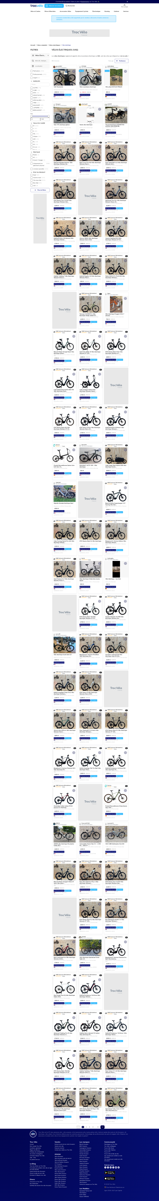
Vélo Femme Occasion (60, 1177)
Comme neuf (39, 178)
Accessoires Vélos (65, 11)
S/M (36, 139)
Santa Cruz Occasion (85, 1175)
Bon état (37, 183)
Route (36, 155)
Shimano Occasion (84, 1178)
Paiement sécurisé (59, 1148)
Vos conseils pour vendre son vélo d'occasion (113, 1160)
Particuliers (38, 71)
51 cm (36, 147)
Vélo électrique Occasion (61, 1166)
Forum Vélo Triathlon (110, 1150)
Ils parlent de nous (35, 1159)
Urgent (36, 78)
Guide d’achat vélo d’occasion (37, 1171)
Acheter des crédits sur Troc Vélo (63, 1150)
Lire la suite (124, 56)
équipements (85, 2)
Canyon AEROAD (84, 1196)
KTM (36, 93)
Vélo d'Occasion (59, 1156)
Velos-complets (42, 45)
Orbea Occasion (84, 1169)
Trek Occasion (83, 1182)
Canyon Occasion (84, 1152)
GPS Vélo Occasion (60, 1185)
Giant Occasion (83, 1161)
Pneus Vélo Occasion (60, 1181)
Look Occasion (83, 1165)
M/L (36, 134)
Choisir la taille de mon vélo (37, 1173)
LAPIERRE (38, 108)
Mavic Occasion (84, 1167)
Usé (35, 186)
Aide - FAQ (33, 1157)
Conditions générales (35, 1148)
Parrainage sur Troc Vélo (110, 1144)
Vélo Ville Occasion (60, 1172)
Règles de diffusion (35, 1150)
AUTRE (37, 88)
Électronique (96, 11)
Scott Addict (83, 1194)
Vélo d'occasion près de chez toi (63, 1158)
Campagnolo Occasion (85, 1148)
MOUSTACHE (39, 95)
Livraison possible (40, 169)
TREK (36, 103)
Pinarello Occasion (84, 1171)
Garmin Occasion (84, 1159)
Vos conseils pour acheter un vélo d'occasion (113, 1156)
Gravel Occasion (59, 1168)
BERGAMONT (39, 110)
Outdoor (116, 11)
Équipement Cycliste (81, 11)
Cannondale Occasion (85, 1150)
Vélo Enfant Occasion (60, 1175)
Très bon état (39, 180)
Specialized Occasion (85, 1180)
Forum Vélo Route (109, 1148)
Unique (37, 136)
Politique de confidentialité (37, 1152)
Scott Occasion (83, 1177)
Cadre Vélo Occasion (60, 1183)
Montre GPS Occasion (60, 1173)
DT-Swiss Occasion (85, 1157)
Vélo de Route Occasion (61, 1160)
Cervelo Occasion (84, 1154)
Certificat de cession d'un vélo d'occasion (40, 1185)
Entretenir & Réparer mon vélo (38, 1175)
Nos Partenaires (34, 1183)
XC (35, 157)
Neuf (36, 175)
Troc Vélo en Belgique (110, 1146)
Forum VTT (107, 1152)
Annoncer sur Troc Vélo (36, 1181)
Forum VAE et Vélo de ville (111, 1154)
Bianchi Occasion (84, 1144)
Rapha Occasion (84, 1173)
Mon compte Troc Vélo (36, 1146)
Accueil (32, 45)
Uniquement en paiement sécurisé (41, 164)
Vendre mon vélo (59, 1146)
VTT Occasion (58, 1164)
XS (35, 144)
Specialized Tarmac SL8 (86, 1191)
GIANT (36, 98)
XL (35, 142)
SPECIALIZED (39, 100)
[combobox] (40, 66)
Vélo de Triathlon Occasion (62, 1162)
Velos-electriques (54, 45)
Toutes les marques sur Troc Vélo (88, 1184)
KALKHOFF (38, 105)
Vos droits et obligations (36, 1154)
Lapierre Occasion (84, 1163)
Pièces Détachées (50, 11)
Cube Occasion (83, 1156)
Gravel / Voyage (39, 160)
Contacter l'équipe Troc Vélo (37, 1156)
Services (126, 11)
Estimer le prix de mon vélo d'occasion (65, 1144)
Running (107, 11)
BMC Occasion (83, 1146)
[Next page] (102, 1127)
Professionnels (39, 74)
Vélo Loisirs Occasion (60, 1170)
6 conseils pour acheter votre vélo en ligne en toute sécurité (41, 1168)
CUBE (36, 90)
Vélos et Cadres (35, 11)
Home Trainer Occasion (61, 1187)
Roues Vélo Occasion (60, 1179)
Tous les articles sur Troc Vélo (38, 1166)
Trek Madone (83, 1193)
